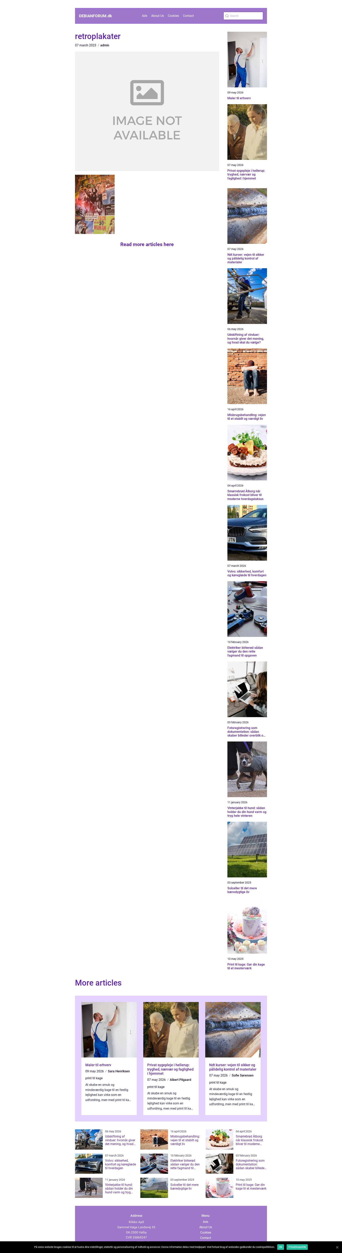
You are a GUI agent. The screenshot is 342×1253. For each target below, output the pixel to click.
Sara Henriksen (119, 1071)
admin (104, 45)
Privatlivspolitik (297, 1247)
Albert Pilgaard (180, 1080)
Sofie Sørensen (243, 1075)
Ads (144, 16)
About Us (157, 16)
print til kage (94, 1078)
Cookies (173, 16)
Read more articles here (147, 244)
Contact (188, 16)
